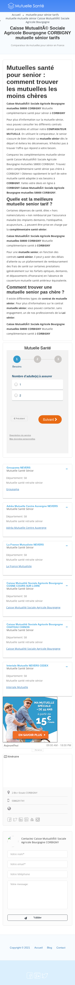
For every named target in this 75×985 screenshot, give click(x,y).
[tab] (37, 468)
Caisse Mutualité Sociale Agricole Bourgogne (33, 607)
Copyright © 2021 (20, 947)
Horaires (38, 750)
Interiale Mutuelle (17, 687)
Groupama (12, 489)
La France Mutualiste (19, 566)
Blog (49, 947)
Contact (60, 947)
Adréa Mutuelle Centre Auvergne (26, 527)
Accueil (16, 14)
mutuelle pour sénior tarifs (42, 14)
